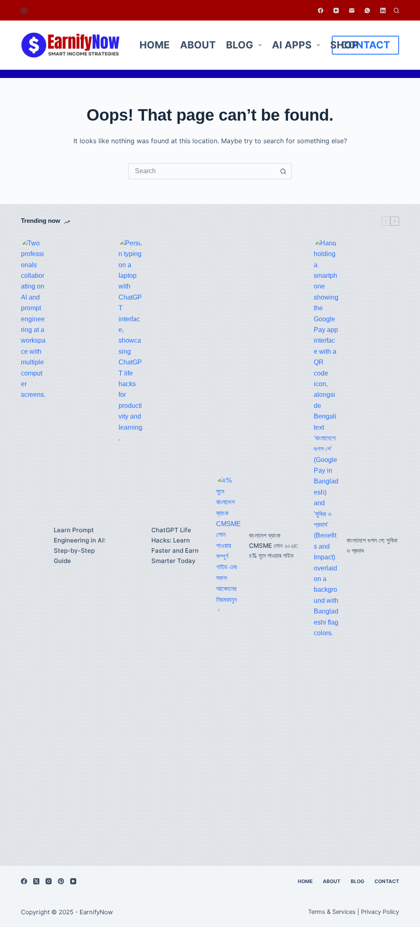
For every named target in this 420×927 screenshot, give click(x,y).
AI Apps (292, 45)
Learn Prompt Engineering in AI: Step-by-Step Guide (79, 545)
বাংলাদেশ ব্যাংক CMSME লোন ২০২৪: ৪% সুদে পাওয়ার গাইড (273, 545)
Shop (344, 45)
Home (154, 45)
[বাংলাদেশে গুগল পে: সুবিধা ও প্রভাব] (326, 546)
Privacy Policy (380, 912)
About (198, 45)
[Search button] (283, 171)
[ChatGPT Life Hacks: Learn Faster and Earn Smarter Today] (131, 546)
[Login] (24, 10)
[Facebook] (320, 10)
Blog (239, 45)
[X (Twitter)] (36, 881)
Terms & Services (332, 912)
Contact (386, 881)
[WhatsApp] (367, 10)
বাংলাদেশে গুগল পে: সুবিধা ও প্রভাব (372, 545)
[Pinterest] (61, 881)
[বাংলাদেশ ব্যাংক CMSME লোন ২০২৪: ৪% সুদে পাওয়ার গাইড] (228, 545)
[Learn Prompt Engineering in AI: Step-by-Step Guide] (33, 546)
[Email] (351, 10)
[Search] (396, 10)
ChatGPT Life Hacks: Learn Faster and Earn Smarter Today (175, 545)
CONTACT (365, 45)
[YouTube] (336, 10)
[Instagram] (49, 881)
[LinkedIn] (383, 10)
